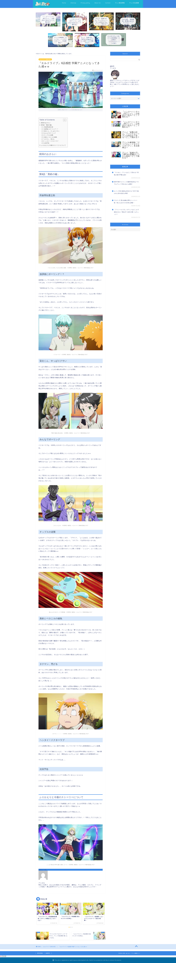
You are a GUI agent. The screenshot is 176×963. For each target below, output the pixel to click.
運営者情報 (40, 953)
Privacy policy (85, 3)
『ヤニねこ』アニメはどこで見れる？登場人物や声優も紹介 (126, 174)
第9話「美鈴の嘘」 (47, 125)
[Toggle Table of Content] (64, 120)
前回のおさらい (46, 122)
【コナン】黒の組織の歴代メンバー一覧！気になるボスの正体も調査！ (125, 201)
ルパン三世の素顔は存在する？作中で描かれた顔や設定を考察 (126, 192)
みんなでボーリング (50, 133)
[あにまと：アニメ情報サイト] (43, 5)
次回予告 (46, 143)
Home (64, 3)
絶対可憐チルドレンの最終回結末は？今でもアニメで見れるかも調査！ (126, 183)
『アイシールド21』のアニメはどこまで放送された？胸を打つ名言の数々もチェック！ (126, 212)
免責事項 (48, 953)
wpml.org (72, 960)
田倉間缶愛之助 (48, 127)
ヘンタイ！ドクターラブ (51, 141)
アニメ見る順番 (134, 3)
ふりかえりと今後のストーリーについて (53, 145)
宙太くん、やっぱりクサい (52, 131)
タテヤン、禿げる (49, 139)
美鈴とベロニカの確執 (50, 137)
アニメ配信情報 (120, 3)
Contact (107, 3)
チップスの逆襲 (48, 135)
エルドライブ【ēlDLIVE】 (45, 59)
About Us (98, 3)
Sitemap (73, 3)
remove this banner (115, 960)
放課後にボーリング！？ (51, 129)
